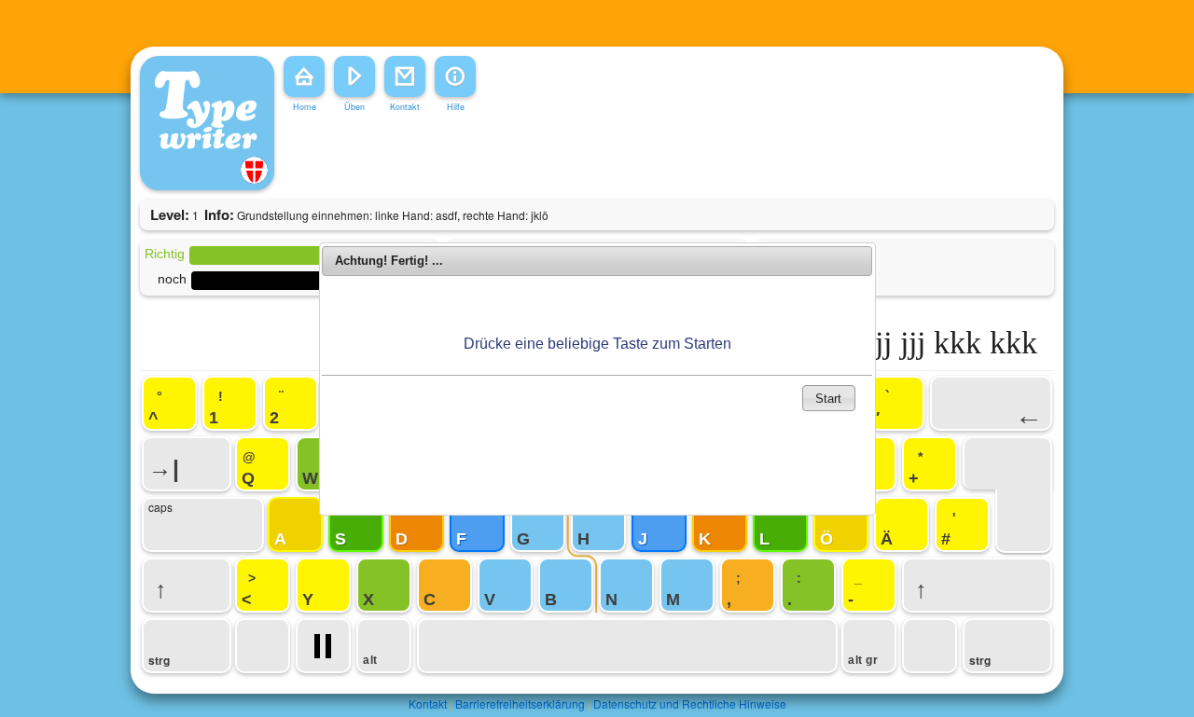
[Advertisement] (563, 158)
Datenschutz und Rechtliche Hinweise (689, 703)
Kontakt (428, 703)
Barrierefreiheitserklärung (520, 703)
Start (828, 399)
